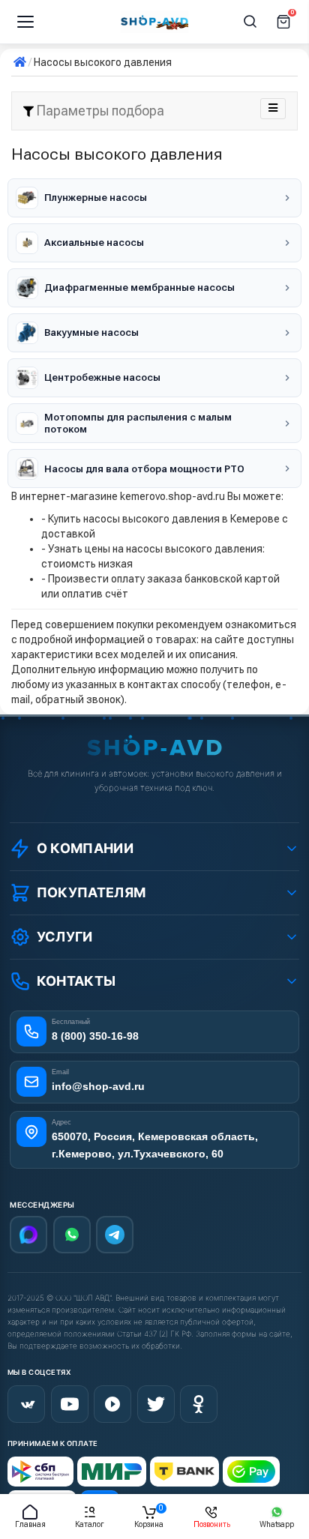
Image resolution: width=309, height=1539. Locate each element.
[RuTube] (112, 1404)
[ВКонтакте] (26, 1404)
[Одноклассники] (199, 1404)
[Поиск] (251, 22)
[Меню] (25, 22)
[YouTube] (69, 1404)
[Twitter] (156, 1404)
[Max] (28, 1234)
